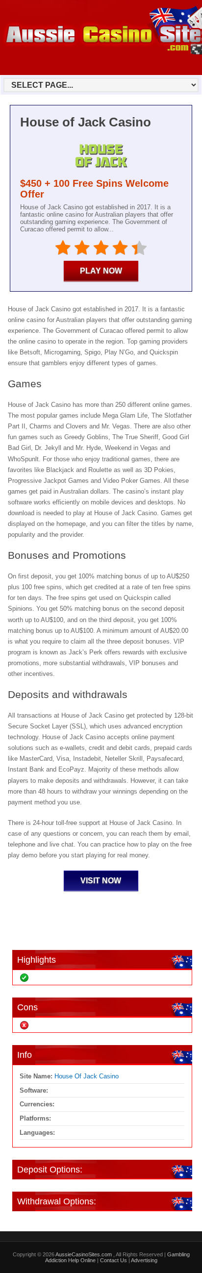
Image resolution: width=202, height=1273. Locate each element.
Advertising (144, 1260)
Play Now (101, 271)
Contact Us (113, 1260)
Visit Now (100, 880)
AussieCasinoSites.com (84, 1254)
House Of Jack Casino (86, 1076)
